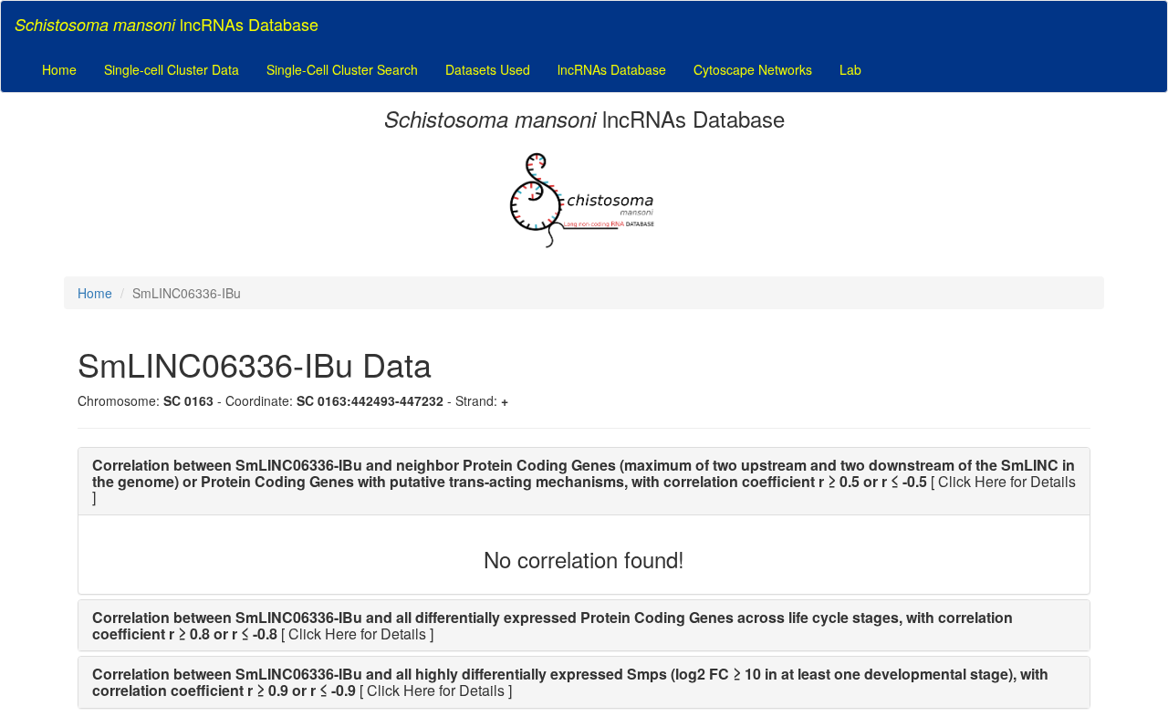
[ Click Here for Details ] (584, 480)
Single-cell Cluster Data (171, 69)
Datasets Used (487, 69)
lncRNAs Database (612, 69)
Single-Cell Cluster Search (342, 69)
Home (59, 69)
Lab (850, 69)
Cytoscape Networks (753, 69)
